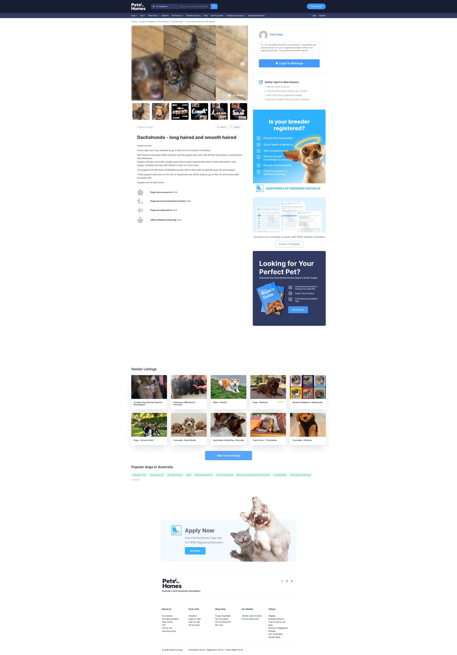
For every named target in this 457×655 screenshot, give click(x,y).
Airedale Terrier (174, 475)
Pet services (194, 625)
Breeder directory (276, 619)
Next (241, 63)
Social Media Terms (234, 650)
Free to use (167, 628)
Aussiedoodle (280, 475)
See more (135, 480)
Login (314, 16)
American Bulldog (224, 475)
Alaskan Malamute (203, 475)
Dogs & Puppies (147, 21)
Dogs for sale (195, 619)
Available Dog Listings (235, 16)
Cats (142, 16)
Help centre (167, 622)
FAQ (164, 625)
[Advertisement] (289, 345)
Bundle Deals (274, 637)
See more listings (228, 455)
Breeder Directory (193, 16)
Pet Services (177, 16)
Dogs (133, 16)
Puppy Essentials (223, 616)
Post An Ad (316, 6)
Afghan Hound (157, 475)
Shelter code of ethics (252, 616)
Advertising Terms (197, 650)
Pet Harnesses (221, 619)
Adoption (165, 16)
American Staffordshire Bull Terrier (253, 475)
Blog (270, 625)
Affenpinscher (139, 475)
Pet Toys (219, 625)
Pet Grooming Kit (223, 622)
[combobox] (194, 6)
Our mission (167, 616)
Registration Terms (215, 650)
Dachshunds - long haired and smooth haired (193, 21)
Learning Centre (217, 16)
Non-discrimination (170, 619)
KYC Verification (275, 634)
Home (134, 21)
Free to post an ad (250, 619)
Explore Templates (289, 244)
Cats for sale (194, 622)
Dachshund (163, 21)
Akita (188, 475)
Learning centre (169, 631)
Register (322, 16)
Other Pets (152, 16)
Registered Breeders (256, 16)
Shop (206, 16)
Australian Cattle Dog (300, 475)
